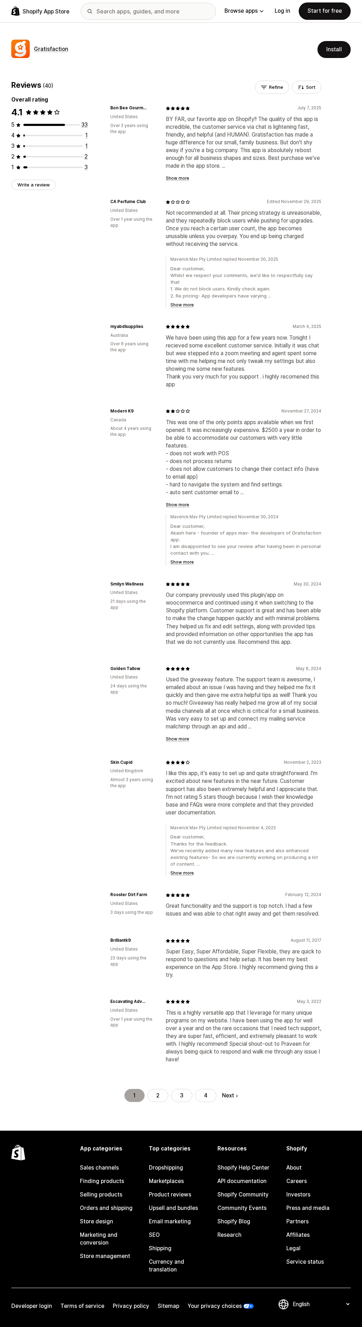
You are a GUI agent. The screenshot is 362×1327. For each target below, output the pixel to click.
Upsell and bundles (173, 1208)
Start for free (325, 10)
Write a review (33, 184)
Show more (177, 178)
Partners (297, 1221)
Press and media (307, 1208)
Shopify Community (243, 1194)
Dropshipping (166, 1167)
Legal (293, 1248)
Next (228, 1095)
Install (334, 49)
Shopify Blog (233, 1221)
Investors (298, 1194)
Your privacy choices (215, 1306)
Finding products (102, 1181)
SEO (154, 1234)
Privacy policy (131, 1306)
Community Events (242, 1208)
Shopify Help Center (243, 1167)
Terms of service (82, 1306)
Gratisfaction (51, 49)
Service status (305, 1261)
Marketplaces (166, 1181)
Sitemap (168, 1306)
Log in (282, 10)
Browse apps (241, 10)
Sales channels (99, 1167)
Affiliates (298, 1234)
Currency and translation (166, 1265)
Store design (96, 1221)
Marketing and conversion (98, 1238)
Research (229, 1234)
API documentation (242, 1181)
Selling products (101, 1194)
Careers (296, 1181)
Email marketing (170, 1221)
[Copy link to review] (151, 108)
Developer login (31, 1306)
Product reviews (170, 1194)
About (294, 1167)
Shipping (160, 1248)
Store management (105, 1256)
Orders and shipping (106, 1208)
